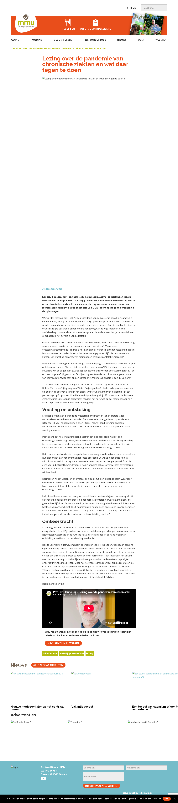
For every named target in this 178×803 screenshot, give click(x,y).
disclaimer (146, 792)
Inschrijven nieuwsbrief (63, 643)
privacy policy (130, 792)
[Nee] (174, 798)
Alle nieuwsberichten (48, 665)
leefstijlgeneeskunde (72, 653)
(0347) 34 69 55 (49, 770)
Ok (166, 798)
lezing (89, 653)
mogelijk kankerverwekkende (92, 570)
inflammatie (50, 653)
